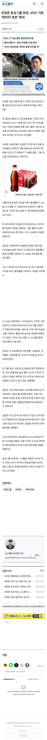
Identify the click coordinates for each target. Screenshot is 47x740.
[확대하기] (23, 55)
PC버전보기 (23, 736)
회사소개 (23, 731)
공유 (41, 29)
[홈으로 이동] (7, 3)
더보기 (42, 570)
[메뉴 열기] (33, 3)
